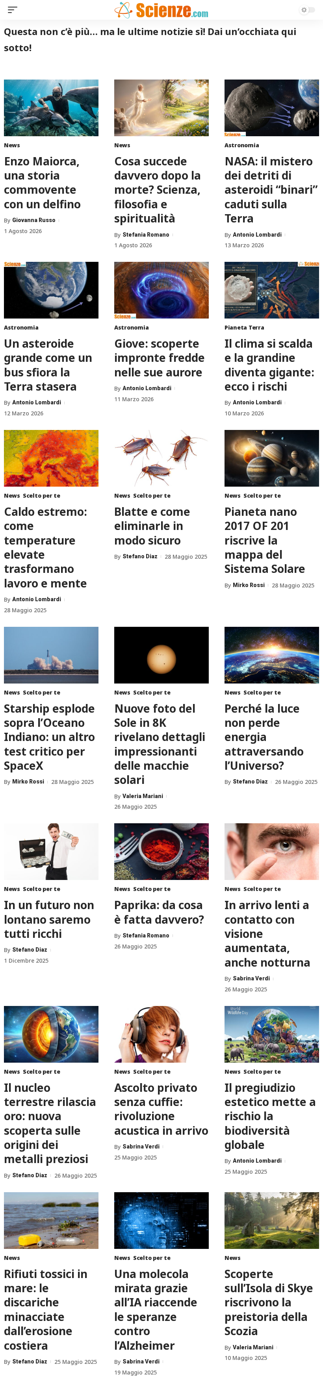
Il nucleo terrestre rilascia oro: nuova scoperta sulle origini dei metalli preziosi (50, 1123)
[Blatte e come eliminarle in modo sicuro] (161, 458)
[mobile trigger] (14, 10)
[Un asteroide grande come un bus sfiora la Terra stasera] (51, 290)
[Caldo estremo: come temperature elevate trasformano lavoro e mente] (51, 458)
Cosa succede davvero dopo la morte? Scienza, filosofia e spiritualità (157, 190)
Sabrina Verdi (251, 978)
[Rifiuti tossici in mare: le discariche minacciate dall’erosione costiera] (51, 1220)
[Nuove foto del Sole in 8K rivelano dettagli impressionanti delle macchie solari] (161, 655)
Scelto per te (41, 495)
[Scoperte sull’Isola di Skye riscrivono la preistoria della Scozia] (272, 1220)
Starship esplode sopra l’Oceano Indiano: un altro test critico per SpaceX (49, 737)
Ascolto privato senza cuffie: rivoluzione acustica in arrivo (161, 1109)
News (12, 145)
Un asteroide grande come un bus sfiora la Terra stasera (48, 365)
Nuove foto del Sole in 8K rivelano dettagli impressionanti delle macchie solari (159, 744)
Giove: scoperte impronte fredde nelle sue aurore (159, 358)
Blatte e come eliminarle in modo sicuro (152, 526)
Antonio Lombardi (257, 235)
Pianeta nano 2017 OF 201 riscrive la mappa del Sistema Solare (265, 540)
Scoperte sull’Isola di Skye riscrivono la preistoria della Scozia (269, 1302)
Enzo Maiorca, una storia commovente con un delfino (42, 182)
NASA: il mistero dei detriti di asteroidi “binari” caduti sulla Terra (271, 190)
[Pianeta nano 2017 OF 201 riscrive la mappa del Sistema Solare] (272, 458)
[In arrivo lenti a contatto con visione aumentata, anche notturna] (272, 851)
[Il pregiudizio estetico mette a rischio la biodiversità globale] (272, 1034)
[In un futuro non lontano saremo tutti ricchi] (51, 851)
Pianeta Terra (244, 327)
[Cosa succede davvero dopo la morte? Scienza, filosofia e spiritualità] (161, 108)
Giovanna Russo (34, 220)
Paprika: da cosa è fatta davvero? (159, 911)
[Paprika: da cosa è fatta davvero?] (161, 851)
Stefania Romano (146, 235)
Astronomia (242, 145)
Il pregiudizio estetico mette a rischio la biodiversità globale (270, 1116)
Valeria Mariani (143, 796)
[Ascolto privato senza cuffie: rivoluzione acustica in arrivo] (161, 1034)
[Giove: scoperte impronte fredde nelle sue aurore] (161, 290)
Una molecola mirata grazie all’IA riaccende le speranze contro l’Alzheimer (155, 1309)
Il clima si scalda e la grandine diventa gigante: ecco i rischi (269, 365)
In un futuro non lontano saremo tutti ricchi (49, 919)
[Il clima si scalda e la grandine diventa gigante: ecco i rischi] (272, 290)
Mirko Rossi (249, 585)
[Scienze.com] (161, 10)
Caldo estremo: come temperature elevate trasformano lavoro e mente (45, 547)
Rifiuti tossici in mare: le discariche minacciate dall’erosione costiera (45, 1309)
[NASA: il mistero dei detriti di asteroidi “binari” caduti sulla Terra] (272, 108)
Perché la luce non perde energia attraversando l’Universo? (264, 737)
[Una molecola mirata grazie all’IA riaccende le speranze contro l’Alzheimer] (161, 1220)
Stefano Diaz (140, 556)
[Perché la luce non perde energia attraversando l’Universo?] (272, 655)
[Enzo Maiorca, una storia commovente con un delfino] (51, 108)
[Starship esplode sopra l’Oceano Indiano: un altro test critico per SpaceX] (51, 655)
